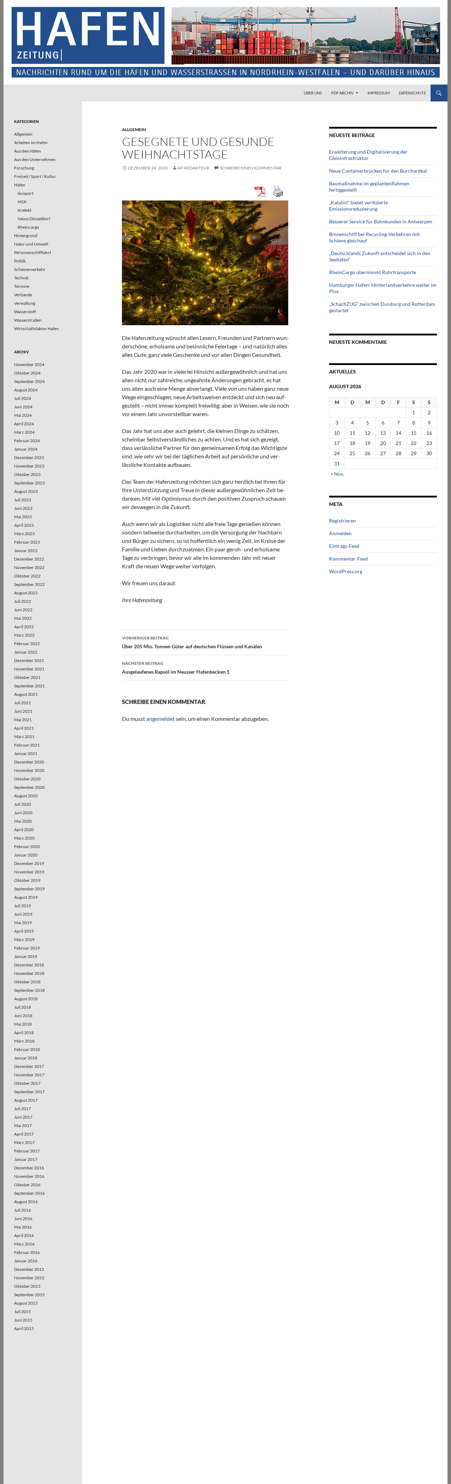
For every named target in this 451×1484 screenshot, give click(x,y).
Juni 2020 (23, 812)
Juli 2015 (22, 1311)
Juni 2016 (23, 1218)
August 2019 (26, 897)
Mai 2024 (23, 415)
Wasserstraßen (28, 320)
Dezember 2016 (29, 1167)
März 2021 (24, 736)
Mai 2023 (23, 516)
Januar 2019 (25, 956)
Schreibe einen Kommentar (251, 168)
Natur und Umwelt (31, 244)
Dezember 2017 (29, 1066)
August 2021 (26, 694)
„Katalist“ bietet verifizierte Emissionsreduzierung (358, 205)
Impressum (378, 93)
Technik (21, 277)
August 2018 (26, 998)
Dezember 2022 (29, 559)
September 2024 (29, 381)
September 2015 (29, 1294)
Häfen (19, 184)
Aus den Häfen (27, 151)
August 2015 (26, 1303)
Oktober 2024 (27, 373)
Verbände (23, 294)
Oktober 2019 (27, 880)
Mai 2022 (23, 618)
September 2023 (29, 483)
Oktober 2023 (27, 474)
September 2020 (29, 787)
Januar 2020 (25, 855)
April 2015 (24, 1328)
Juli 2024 (22, 398)
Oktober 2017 (27, 1083)
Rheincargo (28, 227)
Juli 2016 (22, 1210)
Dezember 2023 (29, 457)
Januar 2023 (25, 550)
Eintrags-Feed (344, 546)
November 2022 (29, 567)
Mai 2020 (23, 821)
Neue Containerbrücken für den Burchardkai (378, 171)
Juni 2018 (23, 1015)
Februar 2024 (27, 440)
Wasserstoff (25, 311)
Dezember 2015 (29, 1269)
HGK (22, 201)
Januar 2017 (25, 1159)
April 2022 (24, 626)
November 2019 (29, 871)
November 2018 (29, 973)
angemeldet (160, 718)
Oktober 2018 (27, 981)
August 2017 (26, 1100)
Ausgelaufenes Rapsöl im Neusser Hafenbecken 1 (175, 668)
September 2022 (29, 584)
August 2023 (26, 491)
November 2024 (29, 364)
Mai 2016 (23, 1227)
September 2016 (29, 1193)
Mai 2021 (23, 719)
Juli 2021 (22, 702)
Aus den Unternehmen (35, 159)
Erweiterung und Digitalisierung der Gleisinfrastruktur (368, 155)
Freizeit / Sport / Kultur (35, 176)
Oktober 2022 (27, 576)
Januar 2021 (25, 753)
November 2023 (29, 466)
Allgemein (134, 129)
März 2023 (24, 533)
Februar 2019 (27, 948)
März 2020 (24, 838)
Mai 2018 (23, 1024)
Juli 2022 (22, 601)
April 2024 (24, 423)
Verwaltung (24, 303)
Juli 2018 (22, 1007)
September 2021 (29, 685)
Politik (20, 261)
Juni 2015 (23, 1320)
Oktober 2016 (27, 1184)
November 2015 (29, 1277)
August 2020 (26, 795)
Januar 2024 (25, 449)
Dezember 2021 (29, 660)
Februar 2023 (27, 542)
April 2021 (24, 728)
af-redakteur (193, 168)
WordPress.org (345, 571)
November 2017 (29, 1074)
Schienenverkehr (29, 269)
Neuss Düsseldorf (34, 218)
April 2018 (24, 1032)
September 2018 (29, 990)
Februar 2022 (27, 643)
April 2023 (24, 525)
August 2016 (26, 1201)
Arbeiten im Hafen (31, 142)
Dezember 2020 (29, 762)
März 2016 (24, 1244)
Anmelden (340, 533)
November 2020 (29, 770)
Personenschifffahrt (32, 252)
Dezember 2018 (29, 964)
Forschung (24, 168)
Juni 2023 (23, 508)
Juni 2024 (23, 406)
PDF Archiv (342, 93)
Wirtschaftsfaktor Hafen (36, 328)
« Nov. (337, 474)
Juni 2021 (23, 711)
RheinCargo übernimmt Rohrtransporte (372, 272)
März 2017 (24, 1142)
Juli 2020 (22, 804)
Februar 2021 (27, 745)
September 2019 (29, 888)
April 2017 (24, 1134)
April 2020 (24, 829)
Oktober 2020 (27, 778)
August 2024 (26, 389)
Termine (21, 286)
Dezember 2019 (29, 863)
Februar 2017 (27, 1151)
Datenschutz (412, 93)
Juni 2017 (23, 1117)
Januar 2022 (25, 652)
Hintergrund (25, 235)
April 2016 (24, 1235)
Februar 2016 (27, 1252)
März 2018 (24, 1041)
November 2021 (29, 669)
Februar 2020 (27, 846)
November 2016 (29, 1176)
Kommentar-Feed (348, 559)
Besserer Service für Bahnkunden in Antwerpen (380, 221)
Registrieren (342, 521)
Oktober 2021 (27, 677)
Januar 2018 (25, 1058)
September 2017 (29, 1091)
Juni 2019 (23, 914)
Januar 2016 (25, 1260)
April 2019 (24, 931)
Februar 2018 (27, 1049)
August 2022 (26, 592)
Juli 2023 (22, 499)
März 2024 (24, 432)
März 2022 (24, 635)
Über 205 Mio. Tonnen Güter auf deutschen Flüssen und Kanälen (192, 642)
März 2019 (24, 939)
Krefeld (24, 210)
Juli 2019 (22, 905)
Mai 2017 (23, 1125)
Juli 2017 (22, 1108)
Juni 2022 (23, 609)
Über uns (313, 93)
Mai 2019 (23, 922)
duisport (25, 193)
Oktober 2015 (27, 1286)
